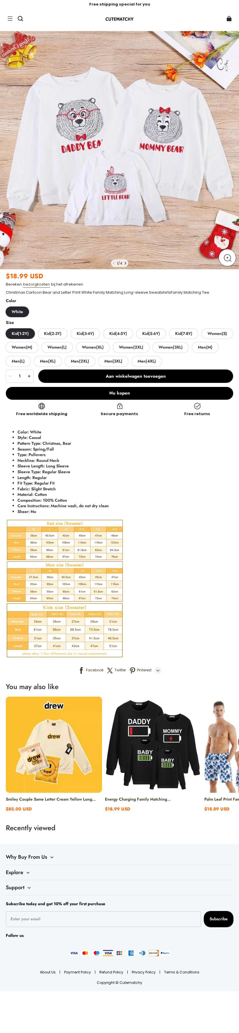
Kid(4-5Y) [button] (118, 333)
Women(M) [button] (22, 347)
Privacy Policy (144, 972)
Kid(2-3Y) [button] (52, 333)
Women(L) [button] (57, 347)
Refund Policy (111, 972)
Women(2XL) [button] (131, 347)
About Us (48, 972)
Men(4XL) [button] (147, 361)
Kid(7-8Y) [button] (183, 333)
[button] (10, 19)
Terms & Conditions (181, 972)
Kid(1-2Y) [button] (20, 333)
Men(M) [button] (205, 347)
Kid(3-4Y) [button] (85, 333)
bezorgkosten (36, 284)
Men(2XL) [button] (80, 361)
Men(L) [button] (18, 361)
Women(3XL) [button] (171, 347)
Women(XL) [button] (93, 347)
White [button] (17, 312)
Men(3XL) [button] (113, 361)
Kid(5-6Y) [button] (151, 333)
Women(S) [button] (217, 333)
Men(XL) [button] (48, 361)
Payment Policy (78, 972)
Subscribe (219, 919)
